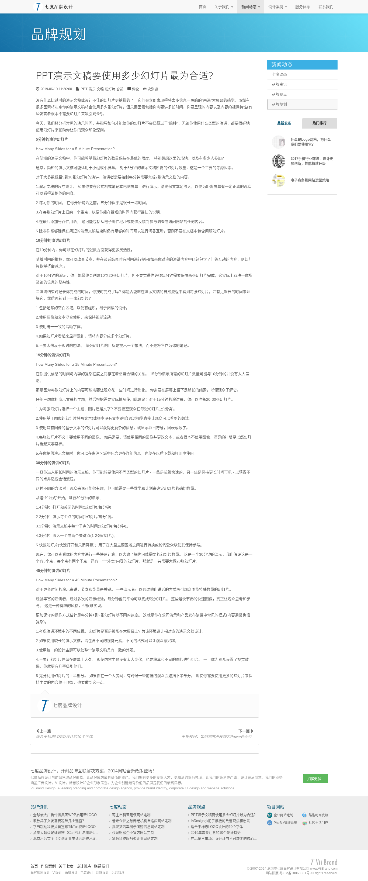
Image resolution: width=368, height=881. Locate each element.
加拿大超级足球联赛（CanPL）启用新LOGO (68, 833)
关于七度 (66, 866)
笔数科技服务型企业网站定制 (135, 839)
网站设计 (102, 873)
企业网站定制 (283, 815)
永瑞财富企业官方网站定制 (133, 833)
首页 (202, 7)
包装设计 (86, 873)
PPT (84, 89)
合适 (119, 89)
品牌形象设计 (40, 873)
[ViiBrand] (324, 861)
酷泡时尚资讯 (318, 815)
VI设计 (57, 873)
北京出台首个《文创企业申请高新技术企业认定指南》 (75, 839)
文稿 (100, 89)
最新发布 (284, 123)
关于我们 (222, 7)
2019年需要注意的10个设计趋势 (216, 833)
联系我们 (326, 7)
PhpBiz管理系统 (285, 823)
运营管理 (118, 873)
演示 (92, 89)
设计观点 (83, 866)
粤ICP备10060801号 (294, 873)
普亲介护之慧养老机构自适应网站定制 (142, 821)
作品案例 (48, 866)
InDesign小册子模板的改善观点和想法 (220, 821)
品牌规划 (279, 104)
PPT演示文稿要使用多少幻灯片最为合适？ (127, 75)
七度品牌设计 (67, 705)
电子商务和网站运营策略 (310, 180)
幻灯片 (110, 89)
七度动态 (279, 74)
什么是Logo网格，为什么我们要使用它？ (311, 142)
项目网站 (275, 807)
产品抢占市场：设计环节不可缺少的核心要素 (226, 839)
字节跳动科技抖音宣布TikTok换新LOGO (64, 827)
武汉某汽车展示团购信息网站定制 (138, 827)
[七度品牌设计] (53, 6)
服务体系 (302, 7)
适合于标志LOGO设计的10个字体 (217, 827)
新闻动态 (249, 7)
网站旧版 (272, 873)
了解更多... (315, 778)
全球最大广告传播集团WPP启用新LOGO (65, 815)
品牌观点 (279, 94)
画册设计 (71, 873)
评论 (135, 89)
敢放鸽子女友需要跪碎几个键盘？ (59, 821)
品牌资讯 (279, 84)
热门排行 (320, 123)
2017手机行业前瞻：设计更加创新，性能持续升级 (312, 161)
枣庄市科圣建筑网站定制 (131, 815)
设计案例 (276, 7)
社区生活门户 (318, 823)
